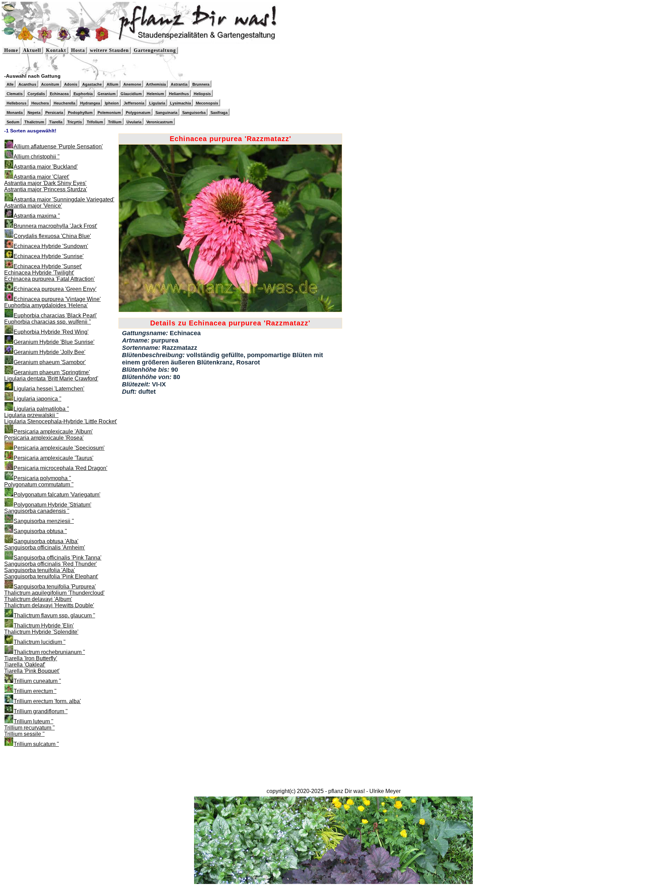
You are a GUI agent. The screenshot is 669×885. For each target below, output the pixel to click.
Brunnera (200, 84)
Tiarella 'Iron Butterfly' (30, 658)
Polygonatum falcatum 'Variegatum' (57, 495)
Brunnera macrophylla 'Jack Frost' (55, 226)
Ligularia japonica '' (37, 399)
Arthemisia (156, 84)
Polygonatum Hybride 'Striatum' (52, 505)
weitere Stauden (109, 50)
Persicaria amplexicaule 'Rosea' (44, 438)
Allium (112, 84)
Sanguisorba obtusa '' (40, 531)
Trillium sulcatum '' (36, 744)
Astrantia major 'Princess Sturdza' (45, 189)
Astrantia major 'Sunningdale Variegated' (64, 199)
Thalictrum (34, 122)
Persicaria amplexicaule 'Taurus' (53, 458)
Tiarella (55, 122)
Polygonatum (138, 112)
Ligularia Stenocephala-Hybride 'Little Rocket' (60, 421)
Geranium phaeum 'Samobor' (50, 362)
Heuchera (40, 103)
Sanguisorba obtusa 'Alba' (46, 541)
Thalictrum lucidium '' (40, 642)
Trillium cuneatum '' (37, 681)
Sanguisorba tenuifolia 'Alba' (39, 570)
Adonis (70, 84)
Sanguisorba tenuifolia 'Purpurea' (55, 587)
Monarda (15, 112)
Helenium (155, 94)
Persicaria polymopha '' (42, 478)
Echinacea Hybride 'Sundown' (51, 246)
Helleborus (16, 103)
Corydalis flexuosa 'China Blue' (52, 236)
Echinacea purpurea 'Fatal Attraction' (49, 279)
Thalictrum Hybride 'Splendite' (41, 632)
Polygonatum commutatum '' (39, 484)
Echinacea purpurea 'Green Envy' (55, 289)
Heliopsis (202, 94)
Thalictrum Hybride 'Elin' (44, 626)
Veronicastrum (159, 122)
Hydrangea (90, 103)
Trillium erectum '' (35, 691)
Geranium (107, 94)
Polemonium (109, 112)
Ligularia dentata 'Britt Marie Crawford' (51, 379)
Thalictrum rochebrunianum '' (49, 652)
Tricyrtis (74, 122)
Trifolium (95, 122)
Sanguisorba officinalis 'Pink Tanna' (57, 558)
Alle (10, 84)
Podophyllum (80, 112)
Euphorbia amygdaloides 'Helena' (46, 305)
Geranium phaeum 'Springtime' (52, 372)
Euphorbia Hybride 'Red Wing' (51, 332)
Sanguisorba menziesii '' (44, 521)
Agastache (92, 84)
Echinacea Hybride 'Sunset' (48, 266)
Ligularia (157, 103)
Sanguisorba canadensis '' (36, 511)
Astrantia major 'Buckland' (46, 167)
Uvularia (133, 122)
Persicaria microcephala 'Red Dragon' (60, 468)
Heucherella (64, 103)
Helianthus (179, 94)
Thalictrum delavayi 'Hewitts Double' (49, 605)
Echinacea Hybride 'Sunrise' (49, 256)
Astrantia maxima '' (37, 216)
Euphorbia (83, 94)
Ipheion (112, 103)
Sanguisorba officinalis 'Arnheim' (44, 548)
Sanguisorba (194, 112)
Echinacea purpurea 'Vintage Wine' (57, 299)
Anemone (132, 84)
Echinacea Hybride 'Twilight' (39, 273)
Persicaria (54, 112)
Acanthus (27, 84)
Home (11, 50)
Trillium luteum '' (33, 721)
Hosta (78, 50)
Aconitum (50, 84)
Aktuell (32, 50)
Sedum (13, 122)
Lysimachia (180, 103)
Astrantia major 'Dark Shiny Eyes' (45, 183)
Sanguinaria (166, 112)
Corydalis (36, 94)
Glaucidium (131, 94)
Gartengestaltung (155, 50)
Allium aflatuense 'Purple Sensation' (58, 146)
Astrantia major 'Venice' (33, 206)
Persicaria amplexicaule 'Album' (53, 431)
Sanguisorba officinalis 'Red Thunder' (50, 564)
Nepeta (34, 112)
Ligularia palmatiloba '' (41, 409)
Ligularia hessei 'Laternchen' (49, 389)
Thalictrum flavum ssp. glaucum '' (54, 615)
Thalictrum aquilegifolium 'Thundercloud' (54, 593)
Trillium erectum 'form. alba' (47, 701)
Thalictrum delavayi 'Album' (38, 599)
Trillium (115, 122)
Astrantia (179, 84)
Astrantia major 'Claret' (41, 177)
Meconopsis (207, 103)
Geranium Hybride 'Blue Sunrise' (54, 342)
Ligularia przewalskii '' (31, 415)
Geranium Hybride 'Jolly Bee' (49, 352)
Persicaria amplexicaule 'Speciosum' (59, 448)
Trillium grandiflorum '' (41, 711)
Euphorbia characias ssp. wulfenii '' (47, 322)
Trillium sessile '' (24, 734)
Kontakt (56, 50)
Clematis (15, 94)
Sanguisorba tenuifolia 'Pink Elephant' (51, 576)
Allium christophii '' (37, 157)
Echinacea (59, 94)
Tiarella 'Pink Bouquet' (32, 671)
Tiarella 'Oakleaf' (24, 665)
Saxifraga (219, 112)
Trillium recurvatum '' (29, 728)
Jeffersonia (134, 103)
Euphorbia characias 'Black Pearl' (55, 315)
